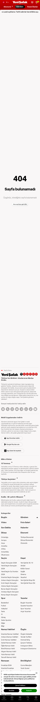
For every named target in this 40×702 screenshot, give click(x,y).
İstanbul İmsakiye (7, 668)
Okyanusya (5, 555)
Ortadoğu (4, 537)
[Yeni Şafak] (20, 2)
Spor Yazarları (26, 609)
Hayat (23, 558)
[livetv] (32, 2)
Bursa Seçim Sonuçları (9, 589)
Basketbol (5, 603)
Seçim (4, 558)
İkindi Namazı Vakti (8, 649)
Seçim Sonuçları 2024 (9, 563)
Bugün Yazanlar (26, 603)
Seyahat (24, 577)
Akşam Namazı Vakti (8, 651)
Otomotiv (24, 543)
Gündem (24, 517)
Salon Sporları (6, 620)
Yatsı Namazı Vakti (8, 654)
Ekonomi (24, 532)
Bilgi (2, 626)
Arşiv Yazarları (26, 611)
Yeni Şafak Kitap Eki (28, 580)
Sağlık (23, 571)
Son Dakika (6, 527)
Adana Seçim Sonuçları (9, 586)
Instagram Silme (26, 646)
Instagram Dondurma (28, 649)
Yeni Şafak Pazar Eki (28, 583)
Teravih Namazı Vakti (8, 657)
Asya (3, 543)
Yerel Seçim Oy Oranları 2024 (9, 573)
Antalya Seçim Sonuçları (10, 592)
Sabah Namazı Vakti (8, 643)
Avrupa (3, 540)
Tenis (3, 611)
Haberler (24, 527)
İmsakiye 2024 (6, 665)
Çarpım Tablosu (26, 643)
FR (30, 374)
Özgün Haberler (26, 634)
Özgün (23, 629)
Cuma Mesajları (26, 665)
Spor (3, 598)
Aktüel (23, 566)
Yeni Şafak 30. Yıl (27, 563)
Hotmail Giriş (25, 640)
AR (27, 374)
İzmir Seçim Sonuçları (9, 583)
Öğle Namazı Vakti (7, 646)
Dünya (4, 532)
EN (24, 374)
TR (21, 374)
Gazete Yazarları (27, 606)
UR (36, 374)
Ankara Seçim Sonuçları (9, 580)
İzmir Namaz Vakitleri (8, 640)
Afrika (3, 549)
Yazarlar (24, 598)
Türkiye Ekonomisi (27, 537)
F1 (2, 614)
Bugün (4, 517)
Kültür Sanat (25, 569)
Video (3, 522)
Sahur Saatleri (6, 694)
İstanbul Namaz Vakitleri (10, 634)
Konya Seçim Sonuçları (9, 595)
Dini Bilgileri (26, 660)
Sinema (23, 574)
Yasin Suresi (25, 668)
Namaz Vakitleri (8, 629)
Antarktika (5, 552)
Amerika (4, 546)
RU (33, 374)
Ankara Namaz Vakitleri (9, 637)
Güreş (3, 617)
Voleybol (4, 609)
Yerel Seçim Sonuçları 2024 (9, 567)
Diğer (3, 623)
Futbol (3, 606)
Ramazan (5, 660)
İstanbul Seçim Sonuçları (10, 577)
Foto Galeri (25, 522)
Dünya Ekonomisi (27, 540)
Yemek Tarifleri (26, 637)
